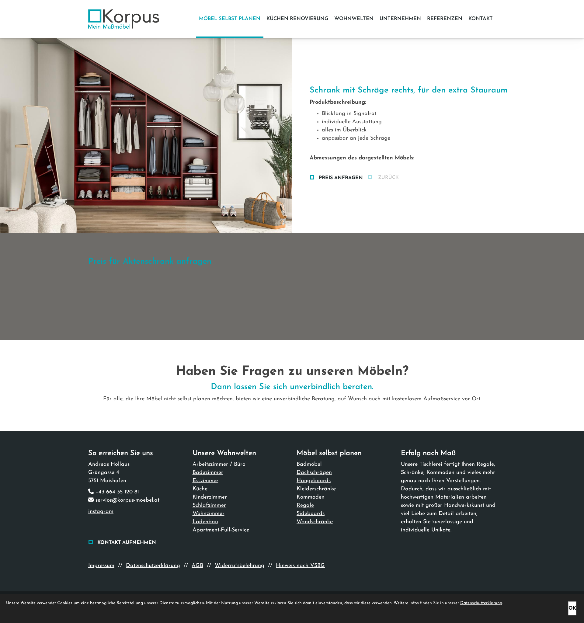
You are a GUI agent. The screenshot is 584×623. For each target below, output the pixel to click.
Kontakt (480, 18)
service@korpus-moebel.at (127, 500)
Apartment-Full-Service (221, 530)
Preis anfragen (341, 178)
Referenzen (444, 18)
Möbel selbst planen (229, 18)
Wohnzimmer (208, 514)
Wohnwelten (354, 18)
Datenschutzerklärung (153, 566)
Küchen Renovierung (297, 18)
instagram (100, 511)
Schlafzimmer (209, 505)
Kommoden (311, 497)
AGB (197, 566)
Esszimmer (205, 481)
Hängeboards (314, 481)
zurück (388, 177)
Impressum (101, 566)
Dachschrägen (314, 472)
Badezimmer (208, 472)
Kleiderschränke (316, 489)
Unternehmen (400, 18)
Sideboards (311, 514)
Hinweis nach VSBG (300, 566)
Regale (305, 505)
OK (572, 608)
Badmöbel (309, 464)
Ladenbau (205, 522)
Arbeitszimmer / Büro (219, 464)
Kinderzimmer (210, 497)
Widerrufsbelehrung (239, 566)
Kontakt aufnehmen (126, 542)
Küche (200, 489)
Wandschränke (315, 522)
